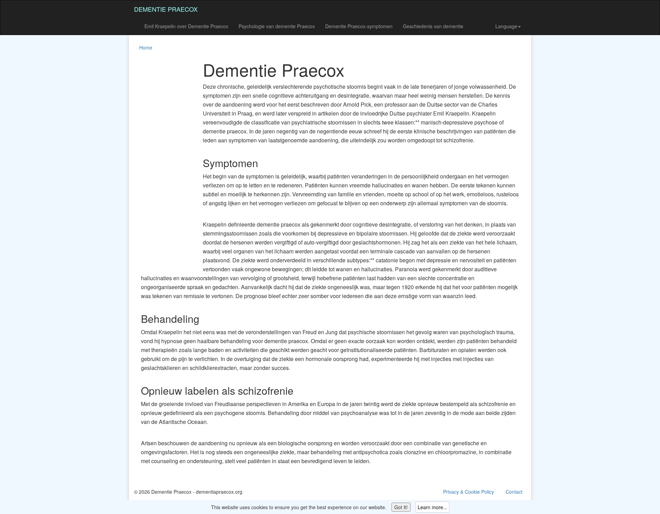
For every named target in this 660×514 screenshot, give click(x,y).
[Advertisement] (161, 163)
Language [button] (506, 26)
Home (145, 47)
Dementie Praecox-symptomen (359, 26)
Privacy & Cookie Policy (468, 491)
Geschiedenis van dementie (433, 26)
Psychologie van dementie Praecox (277, 26)
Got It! (401, 507)
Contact (514, 491)
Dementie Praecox (166, 8)
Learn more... (432, 507)
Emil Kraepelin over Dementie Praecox (186, 26)
